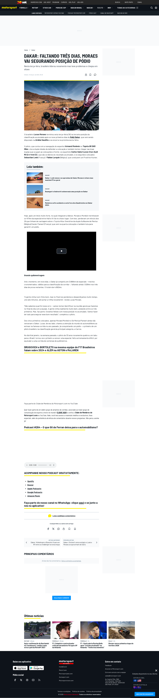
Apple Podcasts (34, 488)
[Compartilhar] (86, 75)
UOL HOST (47, 2)
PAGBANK (55, 2)
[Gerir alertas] (75, 529)
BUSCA (117, 2)
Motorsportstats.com (66, 680)
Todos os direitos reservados (90, 694)
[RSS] (39, 680)
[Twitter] (53, 529)
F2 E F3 (100, 8)
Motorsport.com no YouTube (54, 13)
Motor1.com (63, 670)
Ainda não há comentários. (61, 561)
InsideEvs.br (63, 667)
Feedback (108, 665)
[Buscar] (151, 8)
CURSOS (64, 2)
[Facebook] (48, 529)
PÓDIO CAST (92, 13)
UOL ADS (80, 2)
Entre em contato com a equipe (115, 672)
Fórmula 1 (23, 8)
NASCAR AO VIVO (122, 13)
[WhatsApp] (58, 529)
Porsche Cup (61, 8)
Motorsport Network (71, 694)
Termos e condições (64, 691)
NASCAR (90, 8)
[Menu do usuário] (156, 8)
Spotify (30, 481)
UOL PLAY (72, 2)
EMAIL (140, 2)
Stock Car (47, 8)
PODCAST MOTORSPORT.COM (76, 13)
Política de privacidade (94, 691)
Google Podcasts (34, 492)
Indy (109, 8)
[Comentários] (95, 75)
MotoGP (35, 8)
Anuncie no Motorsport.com (114, 669)
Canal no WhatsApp (106, 13)
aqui (81, 502)
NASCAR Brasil (76, 8)
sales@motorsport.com (113, 676)
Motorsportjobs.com (66, 674)
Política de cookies (78, 691)
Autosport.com (64, 677)
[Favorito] (90, 75)
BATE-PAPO (129, 2)
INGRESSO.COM (36, 2)
